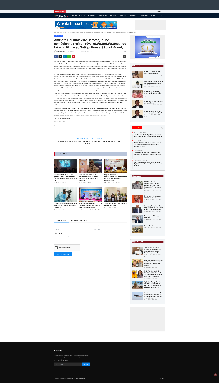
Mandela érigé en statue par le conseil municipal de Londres (74, 142)
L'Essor (146, 86)
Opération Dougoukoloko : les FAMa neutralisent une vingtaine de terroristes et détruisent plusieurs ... (153, 284)
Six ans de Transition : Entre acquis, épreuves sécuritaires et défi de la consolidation (153, 207)
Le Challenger (82, 209)
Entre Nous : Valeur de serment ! (151, 216)
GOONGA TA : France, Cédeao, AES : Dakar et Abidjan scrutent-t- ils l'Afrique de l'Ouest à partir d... (152, 185)
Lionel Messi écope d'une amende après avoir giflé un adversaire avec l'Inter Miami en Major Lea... (147, 154)
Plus (160, 16)
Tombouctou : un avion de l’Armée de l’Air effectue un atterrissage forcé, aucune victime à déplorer (153, 295)
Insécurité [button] (144, 16)
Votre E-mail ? (96, 226)
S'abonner (86, 364)
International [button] (133, 16)
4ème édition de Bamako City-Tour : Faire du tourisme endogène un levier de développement (90, 205)
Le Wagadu (147, 255)
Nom (55, 226)
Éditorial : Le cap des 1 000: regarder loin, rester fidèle (153, 92)
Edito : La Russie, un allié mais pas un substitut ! (152, 72)
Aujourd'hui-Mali (147, 190)
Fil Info (74, 16)
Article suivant (96, 138)
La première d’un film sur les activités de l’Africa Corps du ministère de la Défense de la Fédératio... (88, 177)
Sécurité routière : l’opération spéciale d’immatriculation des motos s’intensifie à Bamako (153, 262)
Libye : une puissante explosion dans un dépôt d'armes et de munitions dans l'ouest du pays (148, 163)
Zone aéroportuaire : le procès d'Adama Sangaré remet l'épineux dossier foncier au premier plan (152, 250)
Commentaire (58, 233)
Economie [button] (122, 16)
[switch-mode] (163, 11)
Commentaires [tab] (61, 220)
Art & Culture (62, 32)
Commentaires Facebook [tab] (79, 220)
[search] (165, 15)
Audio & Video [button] (103, 16)
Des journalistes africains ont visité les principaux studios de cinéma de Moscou (65, 205)
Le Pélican (146, 75)
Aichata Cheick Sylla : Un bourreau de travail (106, 141)
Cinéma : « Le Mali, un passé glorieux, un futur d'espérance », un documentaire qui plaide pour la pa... (65, 177)
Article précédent (84, 138)
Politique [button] (113, 16)
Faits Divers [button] (91, 16)
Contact (159, 11)
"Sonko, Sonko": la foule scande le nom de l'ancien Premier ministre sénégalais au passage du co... (147, 144)
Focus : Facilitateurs (150, 226)
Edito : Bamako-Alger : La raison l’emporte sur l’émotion (153, 112)
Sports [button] (153, 16)
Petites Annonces (59, 11)
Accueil (56, 32)
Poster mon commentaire (63, 254)
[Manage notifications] (215, 374)
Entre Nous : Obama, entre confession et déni (153, 197)
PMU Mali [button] (82, 16)
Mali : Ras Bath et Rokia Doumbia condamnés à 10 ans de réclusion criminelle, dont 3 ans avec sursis (153, 273)
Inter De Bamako (147, 95)
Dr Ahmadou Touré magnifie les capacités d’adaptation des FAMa (153, 83)
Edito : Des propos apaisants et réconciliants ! (153, 102)
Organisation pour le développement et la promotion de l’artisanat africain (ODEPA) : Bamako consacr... (115, 177)
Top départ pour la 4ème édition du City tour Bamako (115, 204)
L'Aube (106, 182)
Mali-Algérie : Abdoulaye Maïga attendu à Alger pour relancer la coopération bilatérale (148, 135)
